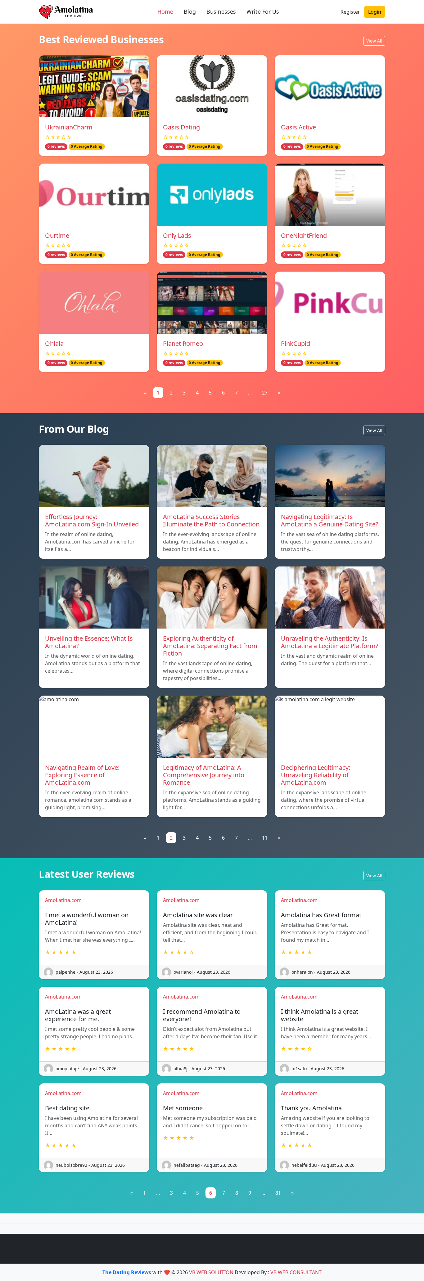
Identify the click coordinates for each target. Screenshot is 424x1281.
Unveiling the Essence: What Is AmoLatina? (89, 642)
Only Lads (177, 235)
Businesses (221, 11)
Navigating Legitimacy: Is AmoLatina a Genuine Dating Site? (329, 520)
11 (265, 837)
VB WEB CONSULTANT (296, 1272)
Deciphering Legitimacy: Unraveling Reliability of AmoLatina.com (315, 775)
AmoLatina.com (63, 900)
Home (165, 11)
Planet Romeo (183, 343)
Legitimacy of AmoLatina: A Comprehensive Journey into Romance (203, 775)
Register (350, 11)
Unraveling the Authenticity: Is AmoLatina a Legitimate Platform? (329, 642)
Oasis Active (298, 127)
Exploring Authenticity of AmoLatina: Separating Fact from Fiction (210, 645)
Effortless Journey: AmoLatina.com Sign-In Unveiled (92, 520)
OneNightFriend (304, 235)
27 (265, 392)
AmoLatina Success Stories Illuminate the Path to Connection (211, 520)
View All (374, 41)
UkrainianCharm (68, 127)
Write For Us (262, 11)
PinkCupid (295, 343)
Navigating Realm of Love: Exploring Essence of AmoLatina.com (82, 775)
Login (374, 11)
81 (278, 1192)
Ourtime (57, 235)
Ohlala (54, 343)
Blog (190, 11)
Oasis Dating (181, 127)
